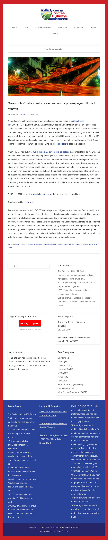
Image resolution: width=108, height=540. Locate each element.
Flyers (61, 361)
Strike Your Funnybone (68, 384)
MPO (60, 373)
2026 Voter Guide (43, 27)
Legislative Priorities (34, 245)
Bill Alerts (62, 358)
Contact (54, 33)
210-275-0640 (64, 330)
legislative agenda (41, 194)
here (32, 202)
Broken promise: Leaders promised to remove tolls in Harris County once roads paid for (76, 302)
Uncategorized (64, 388)
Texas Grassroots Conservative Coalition (58, 245)
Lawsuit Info (63, 369)
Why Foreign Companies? (70, 392)
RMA (60, 380)
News (26, 27)
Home (14, 27)
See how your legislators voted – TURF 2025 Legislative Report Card (53, 439)
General (61, 365)
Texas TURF (93, 245)
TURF (10, 248)
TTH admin (33, 114)
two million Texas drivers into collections (51, 152)
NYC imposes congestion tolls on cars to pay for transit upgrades (21, 433)
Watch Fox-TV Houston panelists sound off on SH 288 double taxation (21, 471)
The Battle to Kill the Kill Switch (72, 271)
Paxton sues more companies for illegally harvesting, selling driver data (21, 422)
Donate (93, 27)
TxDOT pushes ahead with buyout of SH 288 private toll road (20, 498)
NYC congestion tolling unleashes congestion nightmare (18, 445)
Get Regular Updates (30, 323)
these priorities (59, 144)
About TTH (79, 27)
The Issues (62, 27)
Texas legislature (81, 245)
